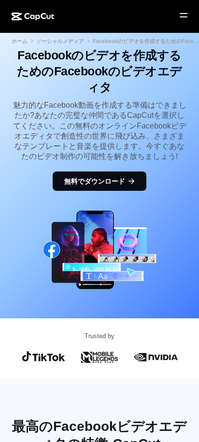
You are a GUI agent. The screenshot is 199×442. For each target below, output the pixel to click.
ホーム (20, 41)
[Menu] (183, 15)
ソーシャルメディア (60, 41)
